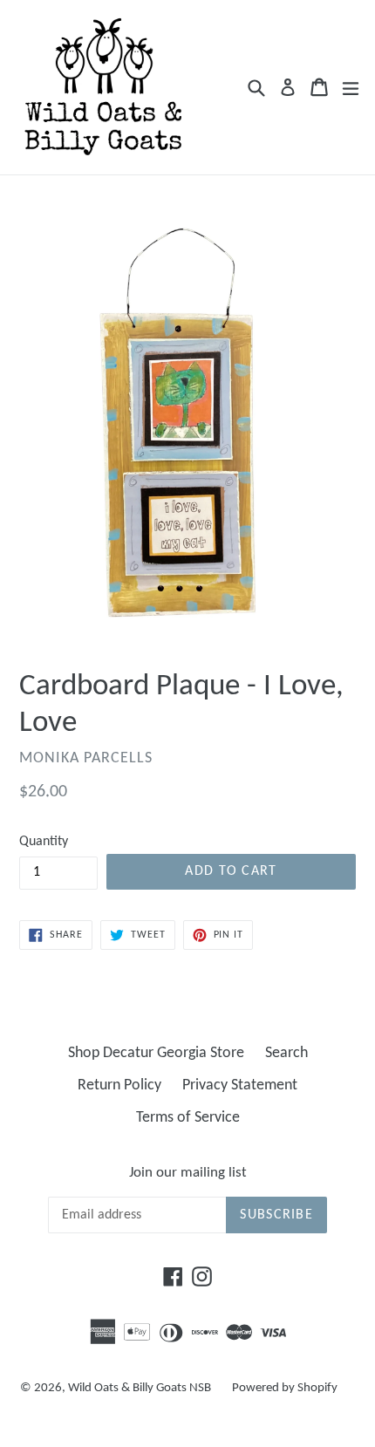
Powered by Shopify (285, 1388)
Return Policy (119, 1085)
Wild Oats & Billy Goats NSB (139, 1388)
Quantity (43, 842)
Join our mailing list (188, 1172)
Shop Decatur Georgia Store (156, 1053)
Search (286, 1053)
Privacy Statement (239, 1085)
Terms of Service (188, 1117)
